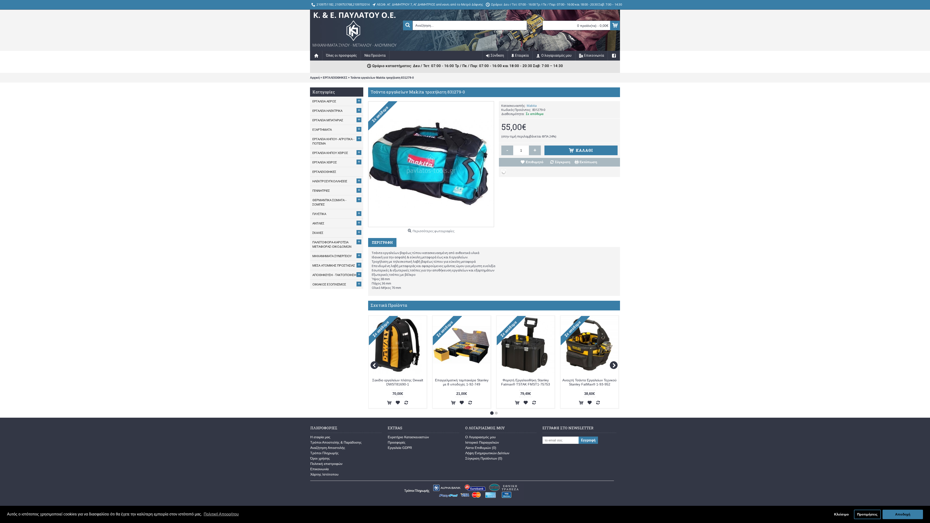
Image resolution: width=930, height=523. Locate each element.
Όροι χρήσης (320, 458)
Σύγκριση (562, 162)
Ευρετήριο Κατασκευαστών (408, 437)
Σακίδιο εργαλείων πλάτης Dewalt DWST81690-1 (397, 382)
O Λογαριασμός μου (480, 437)
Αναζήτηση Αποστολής (327, 448)
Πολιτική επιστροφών (326, 464)
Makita (532, 105)
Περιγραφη (382, 242)
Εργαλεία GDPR (400, 448)
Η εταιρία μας (320, 437)
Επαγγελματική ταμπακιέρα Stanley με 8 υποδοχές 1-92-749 (461, 382)
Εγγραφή (588, 440)
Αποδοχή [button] (902, 514)
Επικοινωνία (319, 469)
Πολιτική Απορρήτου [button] (221, 514)
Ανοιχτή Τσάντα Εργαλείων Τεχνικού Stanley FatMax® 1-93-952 (589, 382)
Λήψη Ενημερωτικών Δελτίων (487, 453)
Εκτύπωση (588, 162)
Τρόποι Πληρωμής (324, 453)
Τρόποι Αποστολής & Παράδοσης (336, 442)
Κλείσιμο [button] (841, 514)
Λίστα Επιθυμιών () (480, 448)
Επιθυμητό (534, 162)
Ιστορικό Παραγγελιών (482, 442)
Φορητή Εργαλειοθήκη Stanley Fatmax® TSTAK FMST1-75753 (525, 382)
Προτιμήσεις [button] (867, 514)
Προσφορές (396, 442)
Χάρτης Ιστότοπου (324, 474)
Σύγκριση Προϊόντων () (483, 458)
